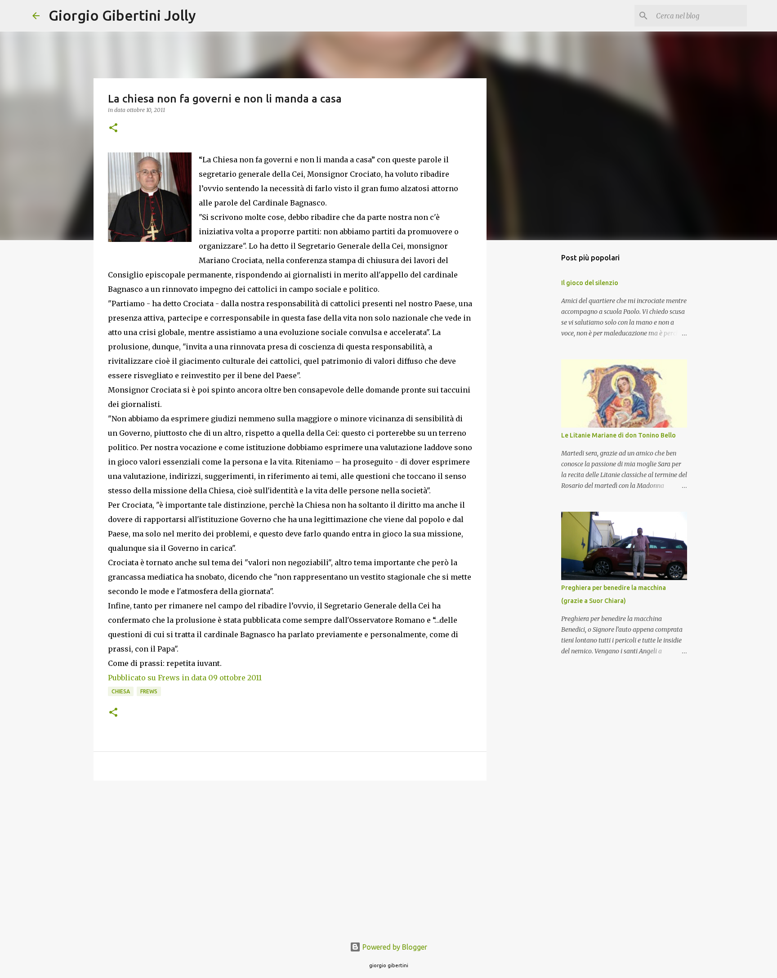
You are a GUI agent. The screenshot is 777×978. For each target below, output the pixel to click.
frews (148, 691)
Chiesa (121, 691)
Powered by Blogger (394, 947)
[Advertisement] (290, 857)
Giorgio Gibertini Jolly (122, 15)
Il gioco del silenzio (589, 282)
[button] (113, 128)
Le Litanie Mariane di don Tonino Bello (618, 435)
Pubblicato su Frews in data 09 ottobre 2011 (185, 677)
